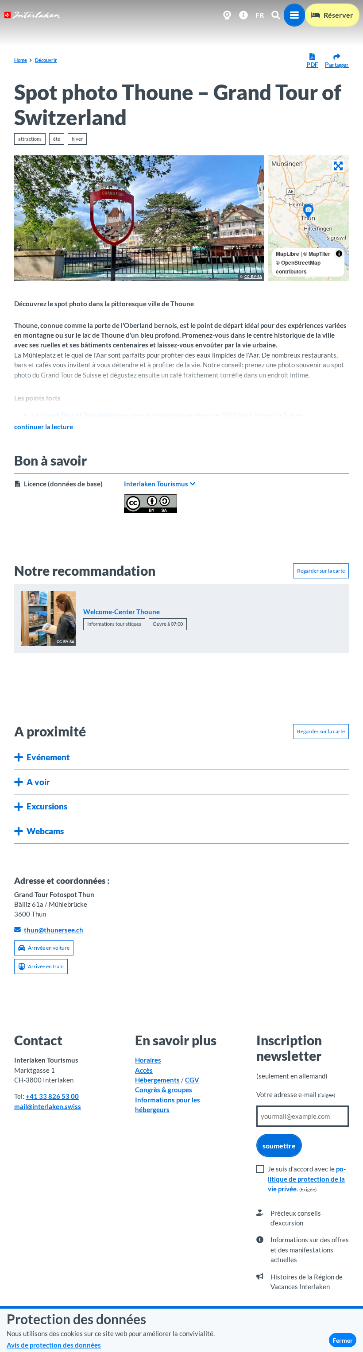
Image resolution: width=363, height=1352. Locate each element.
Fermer (342, 1340)
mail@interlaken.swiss (47, 1106)
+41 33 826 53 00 (52, 1096)
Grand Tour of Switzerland (79, 415)
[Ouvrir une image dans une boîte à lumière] (139, 218)
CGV (192, 1080)
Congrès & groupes (163, 1090)
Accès (144, 1070)
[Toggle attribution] (339, 253)
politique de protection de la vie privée (307, 1179)
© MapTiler (316, 254)
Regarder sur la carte (321, 570)
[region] (308, 218)
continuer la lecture (43, 427)
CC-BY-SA (253, 277)
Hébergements (157, 1080)
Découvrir (46, 60)
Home (20, 60)
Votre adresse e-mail (295, 1094)
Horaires (148, 1060)
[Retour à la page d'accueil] (32, 15)
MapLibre (287, 254)
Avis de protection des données (54, 1345)
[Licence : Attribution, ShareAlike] (150, 510)
